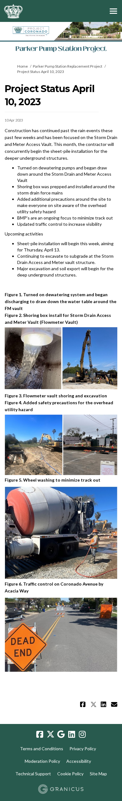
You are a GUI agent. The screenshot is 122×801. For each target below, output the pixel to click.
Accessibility (78, 761)
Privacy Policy (82, 748)
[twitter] (50, 734)
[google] (61, 734)
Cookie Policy (70, 773)
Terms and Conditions (41, 748)
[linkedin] (71, 734)
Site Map (98, 773)
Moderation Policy (42, 761)
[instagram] (82, 734)
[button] (83, 704)
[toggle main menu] (113, 11)
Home (22, 66)
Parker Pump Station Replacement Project (67, 66)
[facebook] (39, 734)
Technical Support (33, 773)
